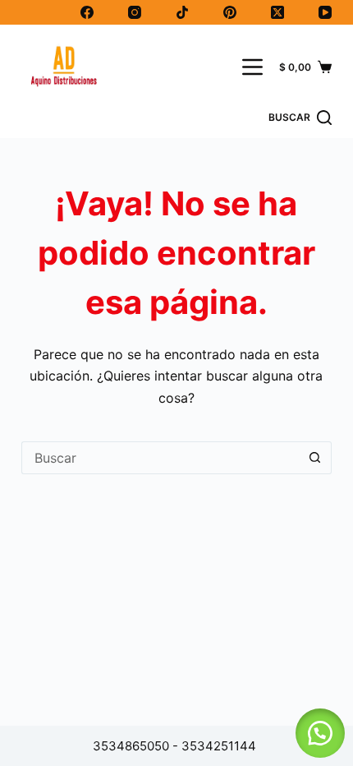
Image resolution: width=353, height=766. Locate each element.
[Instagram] (134, 12)
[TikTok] (182, 12)
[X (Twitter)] (277, 12)
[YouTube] (325, 12)
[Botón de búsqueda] (315, 457)
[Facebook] (87, 12)
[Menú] (252, 67)
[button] (320, 733)
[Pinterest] (229, 12)
